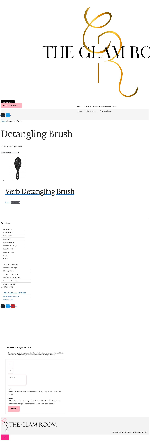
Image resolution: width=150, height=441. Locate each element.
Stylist (10, 389)
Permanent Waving (16, 404)
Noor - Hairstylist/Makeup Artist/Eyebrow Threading (26, 392)
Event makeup (25, 401)
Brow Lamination (42, 404)
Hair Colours (36, 401)
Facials (52, 404)
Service (10, 398)
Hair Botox (45, 401)
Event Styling (14, 401)
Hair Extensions (56, 401)
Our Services (91, 111)
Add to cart (15, 202)
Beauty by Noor (105, 111)
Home (80, 111)
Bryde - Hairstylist (50, 392)
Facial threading (29, 404)
